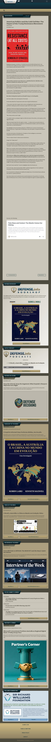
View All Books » (26, 343)
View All (27, 15)
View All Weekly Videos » (33, 536)
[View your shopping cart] (32, 1)
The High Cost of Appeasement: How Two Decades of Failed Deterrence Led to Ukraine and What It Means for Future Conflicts (26, 612)
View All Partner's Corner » (34, 686)
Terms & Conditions (25, 728)
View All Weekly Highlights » (34, 499)
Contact (25, 736)
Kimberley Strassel (11, 64)
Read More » (11, 419)
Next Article (41, 275)
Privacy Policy (25, 732)
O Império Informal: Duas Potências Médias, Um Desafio (23, 432)
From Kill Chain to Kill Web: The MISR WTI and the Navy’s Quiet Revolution (25, 551)
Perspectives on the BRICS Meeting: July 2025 (18, 605)
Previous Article (12, 275)
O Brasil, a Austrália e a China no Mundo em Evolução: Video (23, 513)
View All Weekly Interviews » (34, 586)
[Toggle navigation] (46, 1)
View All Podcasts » (26, 371)
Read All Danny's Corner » (33, 618)
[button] (7, 322)
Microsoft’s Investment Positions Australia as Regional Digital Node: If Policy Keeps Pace (25, 631)
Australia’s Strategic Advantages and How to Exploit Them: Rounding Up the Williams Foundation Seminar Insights (24, 704)
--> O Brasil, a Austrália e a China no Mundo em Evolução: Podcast (25, 363)
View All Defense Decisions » (34, 419)
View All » (34, 719)
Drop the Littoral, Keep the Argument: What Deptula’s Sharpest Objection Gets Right (25, 384)
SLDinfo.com (25, 724)
